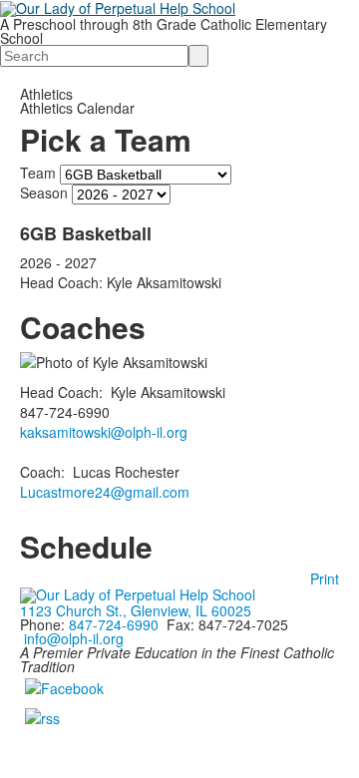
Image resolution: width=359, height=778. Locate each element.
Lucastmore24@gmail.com (104, 492)
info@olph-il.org (74, 638)
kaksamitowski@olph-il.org (103, 432)
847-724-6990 (114, 624)
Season (44, 192)
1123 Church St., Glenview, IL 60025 (135, 610)
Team (38, 173)
